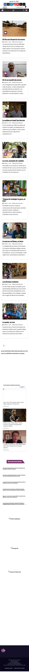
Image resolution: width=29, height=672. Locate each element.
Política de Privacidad (19, 668)
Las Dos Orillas (18, 42)
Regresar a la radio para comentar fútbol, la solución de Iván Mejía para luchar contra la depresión (14, 497)
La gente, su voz (8, 322)
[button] (23, 10)
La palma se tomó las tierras (13, 120)
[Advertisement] (14, 533)
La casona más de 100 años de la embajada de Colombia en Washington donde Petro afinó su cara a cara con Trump (13, 504)
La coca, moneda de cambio (13, 161)
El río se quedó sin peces (11, 80)
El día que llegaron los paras (13, 39)
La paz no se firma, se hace (12, 241)
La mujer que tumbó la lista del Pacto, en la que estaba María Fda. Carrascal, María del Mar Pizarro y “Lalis (14, 476)
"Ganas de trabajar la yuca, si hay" (13, 200)
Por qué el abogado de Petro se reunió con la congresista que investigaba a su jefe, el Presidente (14, 468)
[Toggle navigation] (13, 10)
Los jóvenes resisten (10, 282)
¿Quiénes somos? (9, 668)
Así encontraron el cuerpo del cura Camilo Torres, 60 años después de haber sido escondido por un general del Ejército (14, 490)
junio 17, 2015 (7, 42)
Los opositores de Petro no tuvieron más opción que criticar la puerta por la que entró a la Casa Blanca (14, 482)
